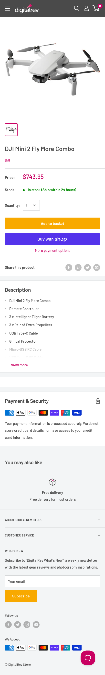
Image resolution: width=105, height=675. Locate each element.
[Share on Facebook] (68, 267)
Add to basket (52, 223)
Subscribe (21, 596)
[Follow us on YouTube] (36, 624)
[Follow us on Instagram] (26, 624)
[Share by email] (96, 267)
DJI (7, 160)
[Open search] (76, 8)
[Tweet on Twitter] (87, 267)
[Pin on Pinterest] (78, 267)
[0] (96, 8)
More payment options (52, 250)
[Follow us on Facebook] (8, 624)
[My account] (86, 8)
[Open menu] (7, 9)
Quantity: (12, 205)
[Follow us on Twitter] (17, 624)
